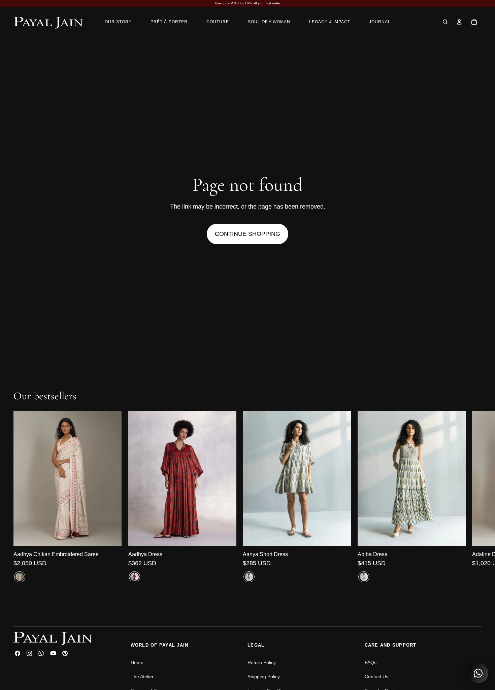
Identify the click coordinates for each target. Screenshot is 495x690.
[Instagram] (29, 653)
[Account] (459, 21)
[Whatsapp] (41, 653)
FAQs (370, 662)
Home (137, 662)
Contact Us (376, 676)
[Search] (445, 21)
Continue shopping (247, 233)
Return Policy (262, 662)
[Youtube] (53, 653)
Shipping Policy (264, 676)
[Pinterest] (65, 653)
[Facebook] (17, 653)
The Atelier (142, 676)
